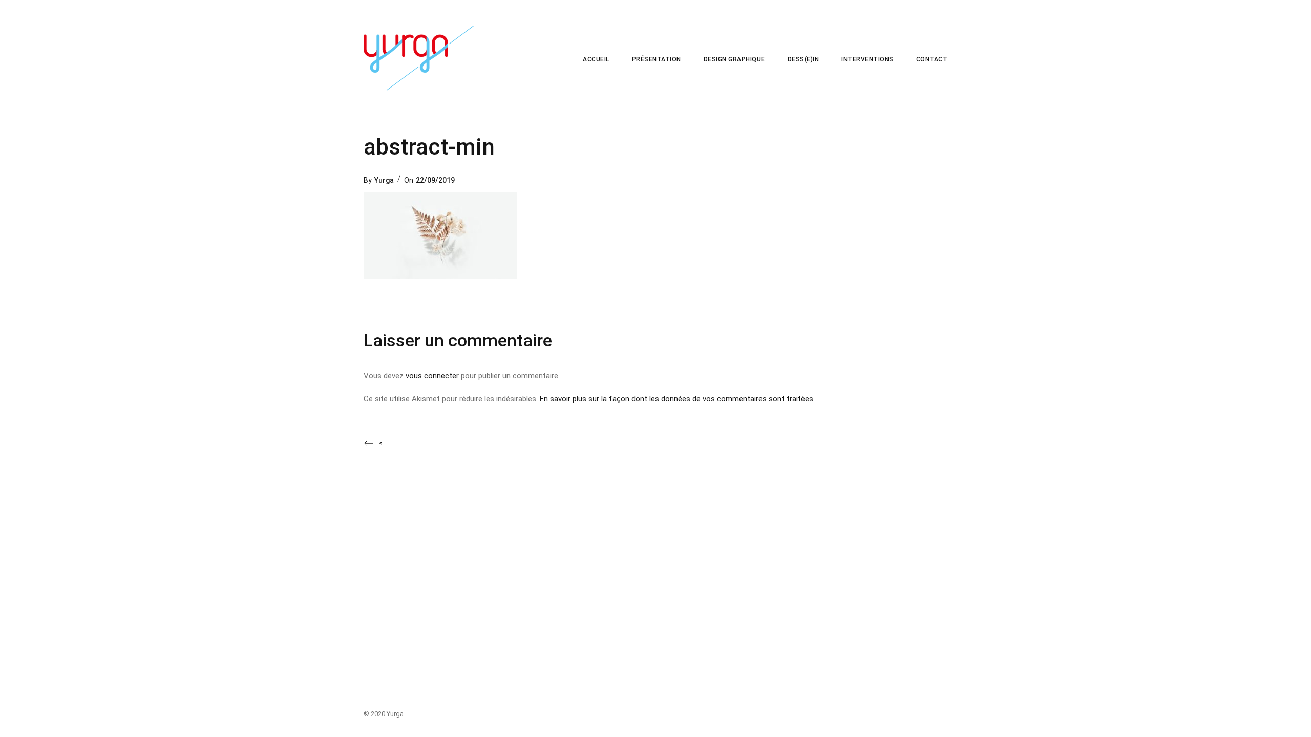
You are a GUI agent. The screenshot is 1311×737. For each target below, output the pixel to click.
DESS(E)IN (803, 59)
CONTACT (932, 59)
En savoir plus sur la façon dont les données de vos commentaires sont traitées (676, 398)
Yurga (384, 180)
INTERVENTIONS (867, 59)
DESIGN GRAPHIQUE (734, 59)
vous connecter (432, 375)
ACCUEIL (596, 59)
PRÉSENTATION (656, 59)
